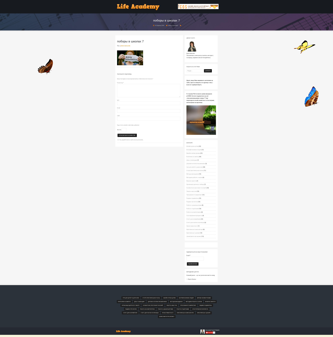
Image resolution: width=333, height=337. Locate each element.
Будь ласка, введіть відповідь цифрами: (128, 125)
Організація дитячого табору (195, 184)
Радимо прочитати (192, 202)
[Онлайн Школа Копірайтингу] (198, 8)
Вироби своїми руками (193, 153)
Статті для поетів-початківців (195, 222)
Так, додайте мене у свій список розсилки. (131, 139)
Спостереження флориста (194, 215)
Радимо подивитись (192, 198)
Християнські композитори (194, 229)
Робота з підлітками (192, 208)
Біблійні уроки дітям (192, 146)
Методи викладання (192, 174)
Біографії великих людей (193, 150)
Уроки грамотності (192, 226)
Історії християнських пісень (194, 170)
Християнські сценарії (193, 233)
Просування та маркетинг (194, 195)
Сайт (118, 115)
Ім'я (118, 100)
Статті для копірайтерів (193, 219)
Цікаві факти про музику (193, 236)
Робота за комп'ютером (193, 212)
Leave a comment (173, 25)
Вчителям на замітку (192, 156)
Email (118, 108)
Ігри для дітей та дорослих (194, 167)
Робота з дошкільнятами (193, 205)
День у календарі (191, 160)
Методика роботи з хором (194, 177)
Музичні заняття (191, 181)
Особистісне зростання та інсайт (196, 188)
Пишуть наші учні (191, 191)
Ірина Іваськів (125, 46)
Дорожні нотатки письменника (195, 163)
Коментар (120, 82)
